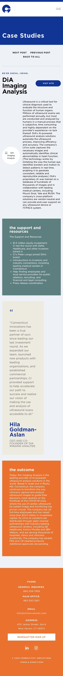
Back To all (31, 57)
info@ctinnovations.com (31, 613)
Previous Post (40, 52)
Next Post (20, 52)
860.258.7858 (31, 591)
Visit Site (48, 83)
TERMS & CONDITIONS (32, 662)
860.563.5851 (31, 600)
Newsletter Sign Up (31, 637)
